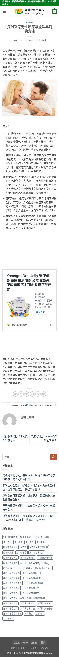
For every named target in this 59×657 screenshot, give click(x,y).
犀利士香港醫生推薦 (12, 613)
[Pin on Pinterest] (38, 394)
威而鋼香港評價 (45, 557)
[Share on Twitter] (26, 394)
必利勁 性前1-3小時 (12, 567)
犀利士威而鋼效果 (11, 588)
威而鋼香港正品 (10, 557)
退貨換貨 (44, 648)
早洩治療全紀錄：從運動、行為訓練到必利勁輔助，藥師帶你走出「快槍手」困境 (28, 487)
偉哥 (47, 537)
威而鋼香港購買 (10, 562)
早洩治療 (28, 567)
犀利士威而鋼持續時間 (35, 583)
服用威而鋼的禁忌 (43, 567)
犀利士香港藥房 (10, 608)
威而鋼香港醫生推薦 (29, 562)
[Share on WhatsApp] (15, 394)
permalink (51, 405)
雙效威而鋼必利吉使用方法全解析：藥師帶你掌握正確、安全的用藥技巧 (28, 477)
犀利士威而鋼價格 (11, 573)
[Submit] (53, 457)
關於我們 (15, 648)
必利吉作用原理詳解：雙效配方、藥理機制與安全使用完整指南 (28, 497)
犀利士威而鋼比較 (30, 588)
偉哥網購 (18, 542)
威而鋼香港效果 (36, 552)
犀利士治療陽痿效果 (36, 598)
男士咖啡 (29, 613)
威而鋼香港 (21, 552)
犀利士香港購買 (45, 608)
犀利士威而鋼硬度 (30, 593)
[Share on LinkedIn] (43, 394)
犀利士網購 (41, 40)
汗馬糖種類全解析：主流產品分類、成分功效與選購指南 (28, 507)
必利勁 (45, 562)
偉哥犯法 (7, 542)
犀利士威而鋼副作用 (31, 573)
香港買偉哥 (8, 618)
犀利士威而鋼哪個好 (31, 578)
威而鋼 (23, 547)
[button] (4, 11)
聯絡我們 (24, 648)
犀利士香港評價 (27, 608)
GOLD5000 (25, 537)
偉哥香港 (40, 542)
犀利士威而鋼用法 (11, 593)
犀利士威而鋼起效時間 (13, 598)
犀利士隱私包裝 (10, 603)
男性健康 (29, 22)
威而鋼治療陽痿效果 (38, 547)
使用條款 (34, 648)
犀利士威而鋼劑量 (11, 578)
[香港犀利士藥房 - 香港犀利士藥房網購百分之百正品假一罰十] (29, 11)
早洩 (12, 50)
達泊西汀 (40, 613)
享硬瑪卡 (38, 537)
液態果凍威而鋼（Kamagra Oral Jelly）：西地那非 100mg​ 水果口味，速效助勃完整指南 (28, 517)
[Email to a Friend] (32, 394)
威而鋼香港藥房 (27, 557)
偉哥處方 (29, 542)
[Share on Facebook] (21, 394)
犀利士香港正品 (45, 603)
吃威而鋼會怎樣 (10, 547)
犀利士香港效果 (27, 603)
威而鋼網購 (8, 552)
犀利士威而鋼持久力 (12, 583)
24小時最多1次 (10, 537)
